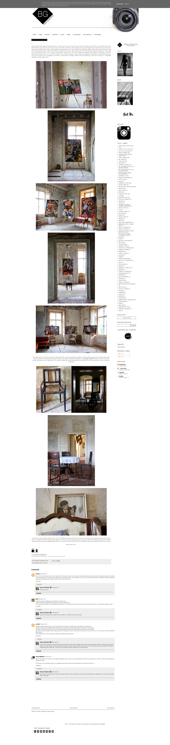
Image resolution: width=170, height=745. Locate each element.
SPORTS (120, 220)
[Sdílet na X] (56, 561)
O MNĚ (40, 34)
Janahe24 (38, 624)
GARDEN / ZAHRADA (123, 229)
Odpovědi (39, 584)
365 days (121, 203)
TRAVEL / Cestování (123, 157)
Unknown (38, 573)
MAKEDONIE (121, 275)
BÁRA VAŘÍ (121, 188)
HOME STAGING (122, 301)
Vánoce (120, 195)
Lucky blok (121, 372)
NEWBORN (121, 296)
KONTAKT (47, 34)
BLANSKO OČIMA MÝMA (124, 258)
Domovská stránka (73, 708)
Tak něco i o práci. (122, 366)
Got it (127, 4)
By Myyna (121, 376)
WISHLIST (121, 266)
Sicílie (120, 310)
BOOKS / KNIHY (122, 190)
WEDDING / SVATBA (123, 246)
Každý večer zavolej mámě (124, 369)
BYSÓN (120, 303)
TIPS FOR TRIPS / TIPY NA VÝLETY (126, 146)
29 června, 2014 (55, 587)
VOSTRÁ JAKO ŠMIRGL (124, 276)
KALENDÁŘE (121, 292)
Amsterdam (121, 278)
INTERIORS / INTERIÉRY (124, 164)
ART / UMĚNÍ (121, 159)
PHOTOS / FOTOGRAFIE (124, 199)
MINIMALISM (121, 251)
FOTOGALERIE (76, 34)
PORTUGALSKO (122, 244)
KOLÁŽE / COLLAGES (123, 282)
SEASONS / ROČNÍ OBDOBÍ (124, 177)
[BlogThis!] (54, 561)
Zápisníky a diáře (122, 217)
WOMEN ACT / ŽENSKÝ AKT (125, 267)
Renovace (121, 218)
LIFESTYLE (121, 294)
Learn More (119, 4)
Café (120, 209)
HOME (34, 34)
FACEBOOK (55, 34)
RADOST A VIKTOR (123, 373)
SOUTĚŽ (120, 192)
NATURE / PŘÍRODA (123, 152)
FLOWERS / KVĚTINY (123, 194)
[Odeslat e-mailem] (52, 561)
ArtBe (68, 34)
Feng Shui (121, 290)
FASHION (121, 201)
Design (120, 181)
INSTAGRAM (97, 34)
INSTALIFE (121, 163)
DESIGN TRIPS (122, 280)
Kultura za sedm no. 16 (124, 377)
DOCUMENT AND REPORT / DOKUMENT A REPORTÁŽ (125, 205)
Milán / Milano (122, 305)
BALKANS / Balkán (123, 184)
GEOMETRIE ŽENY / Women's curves (126, 299)
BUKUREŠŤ (121, 269)
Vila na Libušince (122, 264)
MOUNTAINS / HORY (123, 197)
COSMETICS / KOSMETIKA (124, 271)
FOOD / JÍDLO (122, 161)
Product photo (122, 298)
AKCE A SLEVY (122, 287)
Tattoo (120, 262)
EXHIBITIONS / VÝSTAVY (124, 183)
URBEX (120, 238)
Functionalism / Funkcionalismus (126, 247)
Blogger (103, 724)
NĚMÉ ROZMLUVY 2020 (124, 307)
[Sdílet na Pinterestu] (59, 561)
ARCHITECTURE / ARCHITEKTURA (126, 186)
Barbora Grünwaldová (40, 554)
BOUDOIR (121, 237)
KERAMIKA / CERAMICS (124, 249)
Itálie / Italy (121, 242)
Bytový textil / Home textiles (125, 240)
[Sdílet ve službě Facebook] (57, 561)
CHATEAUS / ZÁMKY (123, 211)
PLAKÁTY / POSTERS (123, 253)
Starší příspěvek (110, 708)
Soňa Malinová (122, 364)
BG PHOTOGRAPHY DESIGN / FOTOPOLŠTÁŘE (125, 173)
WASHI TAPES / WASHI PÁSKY (125, 222)
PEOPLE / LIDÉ (122, 179)
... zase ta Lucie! (122, 368)
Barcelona (121, 215)
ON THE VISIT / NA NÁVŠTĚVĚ (125, 260)
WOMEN (120, 256)
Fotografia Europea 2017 (124, 273)
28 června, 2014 (43, 573)
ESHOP (62, 34)
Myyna (37, 599)
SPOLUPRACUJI (87, 34)
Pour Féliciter (121, 213)
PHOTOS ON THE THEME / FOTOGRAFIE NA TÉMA (124, 234)
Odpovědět (38, 581)
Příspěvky (121, 354)
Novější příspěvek (36, 708)
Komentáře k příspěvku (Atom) (47, 711)
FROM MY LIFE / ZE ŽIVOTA (41, 563)
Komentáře (121, 356)
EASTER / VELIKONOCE (124, 227)
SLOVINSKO (121, 255)
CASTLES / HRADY (123, 207)
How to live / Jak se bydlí (124, 151)
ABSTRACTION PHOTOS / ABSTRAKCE (127, 284)
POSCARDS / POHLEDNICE (124, 308)
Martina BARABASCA (40, 656)
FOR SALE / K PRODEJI (123, 289)
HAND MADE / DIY (123, 175)
